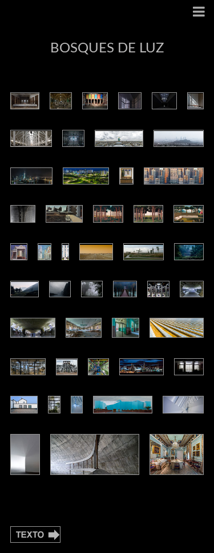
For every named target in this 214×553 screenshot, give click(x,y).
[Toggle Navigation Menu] (199, 13)
